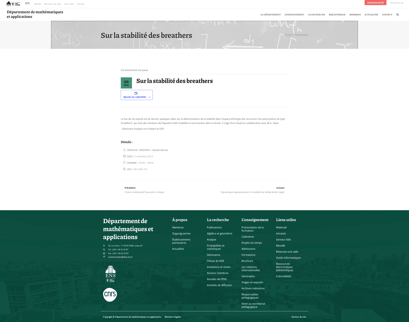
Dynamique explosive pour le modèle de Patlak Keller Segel (252, 192)
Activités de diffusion (219, 285)
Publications (214, 227)
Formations (248, 255)
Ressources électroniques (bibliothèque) (284, 267)
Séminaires (213, 255)
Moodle (38, 4)
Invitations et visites (219, 267)
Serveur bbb (283, 239)
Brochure (247, 261)
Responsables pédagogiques (250, 296)
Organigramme (181, 233)
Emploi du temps (252, 242)
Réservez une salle (52, 4)
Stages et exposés (252, 282)
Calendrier (248, 236)
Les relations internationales (251, 268)
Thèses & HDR (215, 261)
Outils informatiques (288, 257)
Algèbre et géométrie (219, 233)
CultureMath (283, 276)
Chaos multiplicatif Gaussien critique (144, 192)
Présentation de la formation (253, 229)
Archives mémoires (253, 288)
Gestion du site (396, 2)
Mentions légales (173, 316)
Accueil (288, 34)
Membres (178, 227)
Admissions (248, 249)
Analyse (211, 239)
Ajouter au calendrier (134, 96)
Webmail (281, 227)
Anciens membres (218, 273)
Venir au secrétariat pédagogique (253, 305)
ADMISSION (374, 2)
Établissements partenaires (181, 241)
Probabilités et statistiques (215, 247)
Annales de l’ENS (217, 279)
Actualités (178, 249)
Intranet (80, 4)
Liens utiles (69, 4)
